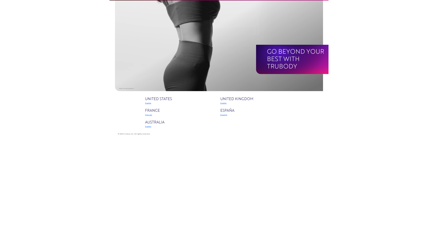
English (148, 103)
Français (148, 115)
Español (223, 115)
